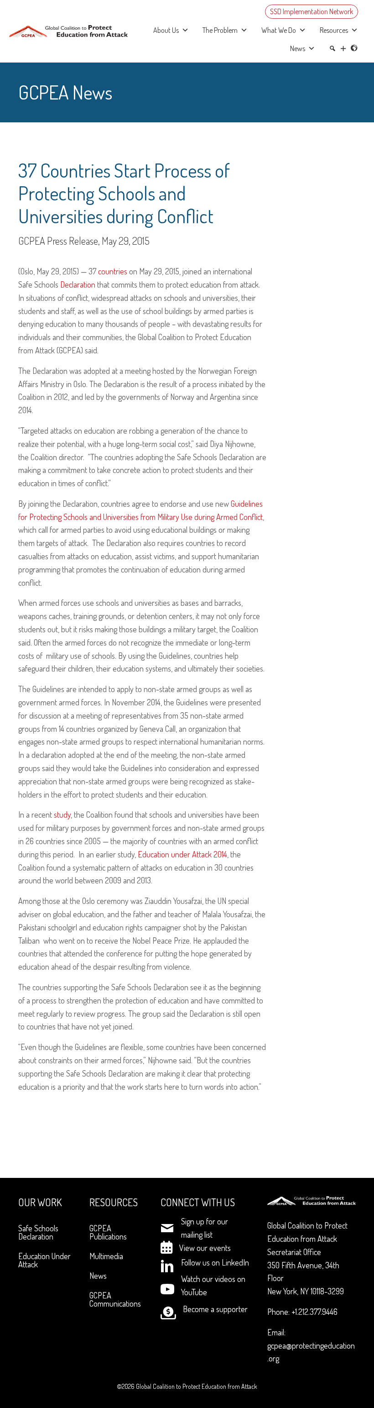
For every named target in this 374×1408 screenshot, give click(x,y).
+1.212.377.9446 (314, 1312)
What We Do (278, 30)
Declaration (77, 284)
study (62, 814)
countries (112, 271)
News (297, 48)
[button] (343, 48)
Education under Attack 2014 (182, 854)
